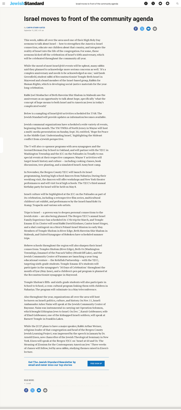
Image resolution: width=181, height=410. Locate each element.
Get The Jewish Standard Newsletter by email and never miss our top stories (52, 363)
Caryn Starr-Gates (35, 28)
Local (28, 383)
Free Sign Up (96, 364)
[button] (177, 3)
